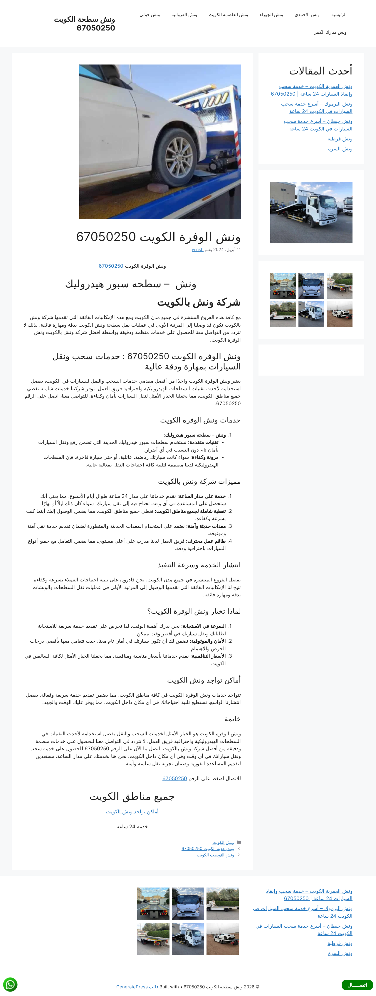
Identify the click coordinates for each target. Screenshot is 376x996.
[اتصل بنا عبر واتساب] (10, 984)
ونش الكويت (223, 842)
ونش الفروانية (184, 14)
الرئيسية (339, 14)
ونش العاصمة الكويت (228, 14)
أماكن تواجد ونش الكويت (132, 812)
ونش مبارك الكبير (330, 32)
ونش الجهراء (271, 14)
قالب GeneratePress (137, 987)
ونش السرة (340, 149)
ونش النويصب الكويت (215, 854)
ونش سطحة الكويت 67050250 (84, 23)
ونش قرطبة (340, 139)
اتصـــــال (357, 985)
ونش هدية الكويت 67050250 (208, 848)
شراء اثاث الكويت (333, 360)
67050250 (111, 266)
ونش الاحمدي (307, 14)
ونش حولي (150, 14)
